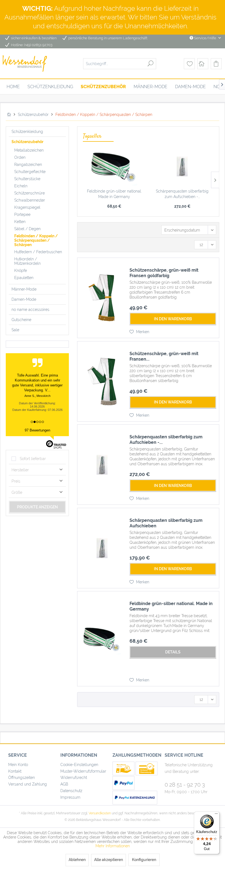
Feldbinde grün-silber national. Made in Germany (114, 194)
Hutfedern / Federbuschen (38, 252)
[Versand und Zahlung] (124, 774)
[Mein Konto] (202, 63)
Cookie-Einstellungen (79, 764)
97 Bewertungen (37, 430)
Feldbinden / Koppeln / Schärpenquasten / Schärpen (36, 240)
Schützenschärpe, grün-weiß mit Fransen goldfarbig (164, 273)
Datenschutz (71, 791)
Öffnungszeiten (21, 777)
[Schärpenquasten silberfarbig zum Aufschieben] (102, 548)
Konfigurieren (144, 859)
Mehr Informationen (112, 846)
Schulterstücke (27, 179)
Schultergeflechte (30, 171)
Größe (17, 492)
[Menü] (216, 815)
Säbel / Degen (27, 229)
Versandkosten (100, 813)
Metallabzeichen (29, 150)
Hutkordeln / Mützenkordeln (27, 261)
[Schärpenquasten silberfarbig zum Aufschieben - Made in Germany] (182, 166)
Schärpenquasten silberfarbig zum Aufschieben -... (182, 194)
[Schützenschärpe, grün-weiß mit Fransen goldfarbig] (102, 298)
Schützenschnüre (29, 193)
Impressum (70, 797)
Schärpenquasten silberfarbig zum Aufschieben (166, 523)
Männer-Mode (24, 289)
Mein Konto (18, 764)
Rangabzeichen (28, 164)
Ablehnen (77, 859)
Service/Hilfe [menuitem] (205, 38)
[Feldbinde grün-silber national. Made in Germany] (114, 166)
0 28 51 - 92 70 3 (185, 784)
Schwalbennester (29, 200)
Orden (20, 157)
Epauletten (23, 277)
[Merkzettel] (189, 63)
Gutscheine (21, 319)
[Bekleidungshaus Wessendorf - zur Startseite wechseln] (25, 63)
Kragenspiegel (27, 207)
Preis (16, 481)
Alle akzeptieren (108, 859)
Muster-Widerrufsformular (83, 771)
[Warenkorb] (216, 63)
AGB (64, 784)
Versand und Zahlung (27, 784)
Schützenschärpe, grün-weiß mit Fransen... (164, 356)
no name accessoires (30, 309)
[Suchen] (150, 63)
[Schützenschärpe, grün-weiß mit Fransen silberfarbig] (102, 381)
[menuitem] (119, 63)
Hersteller (20, 470)
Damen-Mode (24, 299)
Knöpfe (20, 270)
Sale (15, 330)
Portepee (22, 214)
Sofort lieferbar (33, 458)
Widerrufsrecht (73, 777)
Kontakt (14, 771)
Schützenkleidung (27, 131)
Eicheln (20, 186)
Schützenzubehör (27, 142)
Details (173, 652)
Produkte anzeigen (37, 507)
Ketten (20, 221)
